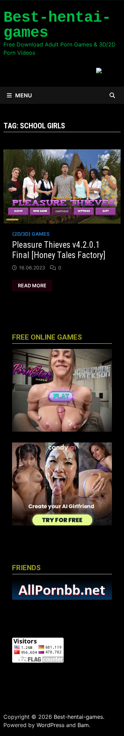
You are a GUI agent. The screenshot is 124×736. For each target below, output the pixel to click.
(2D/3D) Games (31, 234)
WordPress (50, 725)
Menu (23, 95)
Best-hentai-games (57, 25)
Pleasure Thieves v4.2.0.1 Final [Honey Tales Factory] (58, 250)
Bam (83, 725)
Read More (32, 285)
